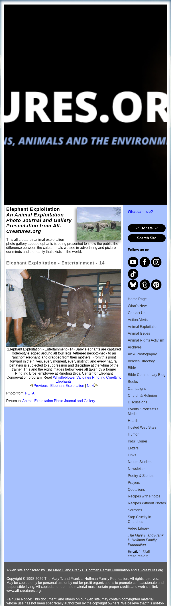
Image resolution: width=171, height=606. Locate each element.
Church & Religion (142, 395)
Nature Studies (139, 462)
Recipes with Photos (144, 496)
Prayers (134, 482)
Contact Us (136, 313)
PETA (30, 393)
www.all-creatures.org (23, 591)
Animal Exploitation (143, 327)
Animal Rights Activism (146, 340)
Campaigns (137, 388)
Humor (133, 434)
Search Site (146, 238)
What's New (137, 306)
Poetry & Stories (140, 476)
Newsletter (136, 469)
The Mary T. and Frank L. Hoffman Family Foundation (88, 570)
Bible (132, 368)
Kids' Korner (137, 441)
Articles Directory (141, 361)
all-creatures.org (150, 570)
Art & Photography (142, 354)
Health (133, 421)
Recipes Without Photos (147, 503)
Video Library (138, 528)
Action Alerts (138, 320)
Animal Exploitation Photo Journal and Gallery (58, 401)
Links (132, 455)
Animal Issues (139, 333)
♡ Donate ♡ (147, 228)
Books (133, 382)
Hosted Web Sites (142, 427)
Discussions (137, 402)
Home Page (137, 299)
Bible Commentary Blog (146, 375)
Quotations (136, 489)
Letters (133, 448)
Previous (41, 386)
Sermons (135, 510)
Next (90, 386)
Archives (135, 347)
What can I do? (140, 212)
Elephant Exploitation (67, 386)
